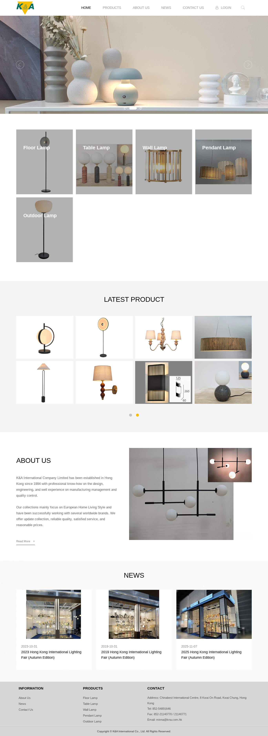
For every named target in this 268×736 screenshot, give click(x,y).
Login (226, 8)
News (166, 8)
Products (112, 8)
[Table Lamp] (104, 193)
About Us (141, 8)
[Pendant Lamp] (223, 193)
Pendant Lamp (92, 715)
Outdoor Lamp (92, 721)
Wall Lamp (89, 709)
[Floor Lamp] (44, 193)
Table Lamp (90, 703)
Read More (25, 541)
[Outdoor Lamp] (44, 261)
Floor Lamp (90, 698)
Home (86, 8)
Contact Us (193, 8)
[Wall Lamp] (164, 193)
